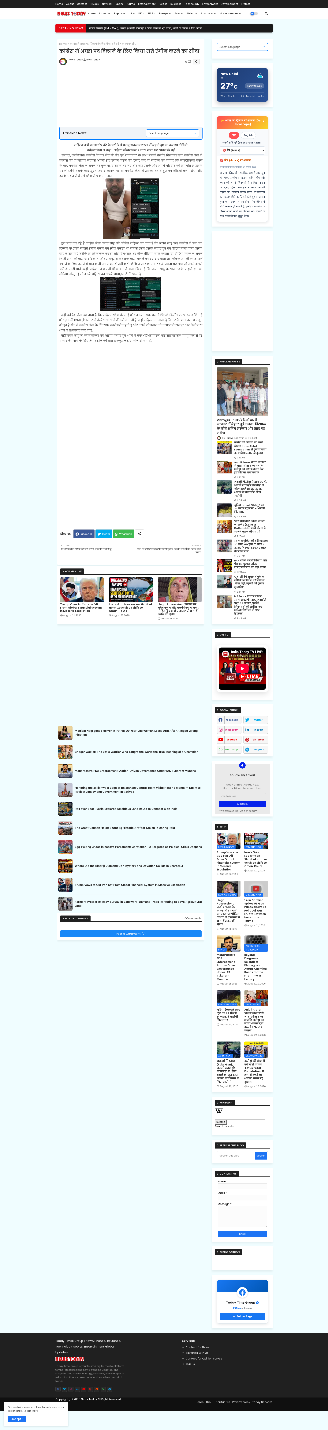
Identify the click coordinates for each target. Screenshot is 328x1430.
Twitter (106, 534)
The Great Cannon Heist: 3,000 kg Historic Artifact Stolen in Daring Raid (125, 828)
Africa (190, 13)
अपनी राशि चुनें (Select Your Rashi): (242, 142)
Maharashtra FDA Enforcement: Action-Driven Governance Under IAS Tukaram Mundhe (135, 771)
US (130, 13)
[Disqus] (130, 989)
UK (140, 13)
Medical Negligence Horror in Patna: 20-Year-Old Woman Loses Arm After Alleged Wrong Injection (136, 732)
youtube (232, 739)
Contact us (222, 1402)
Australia (207, 13)
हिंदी (234, 135)
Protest (245, 4)
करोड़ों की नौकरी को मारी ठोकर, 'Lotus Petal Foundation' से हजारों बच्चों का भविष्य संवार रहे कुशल (250, 448)
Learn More (31, 1411)
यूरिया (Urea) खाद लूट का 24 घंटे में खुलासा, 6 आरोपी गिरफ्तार (249, 508)
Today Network (262, 1402)
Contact (82, 4)
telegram (258, 749)
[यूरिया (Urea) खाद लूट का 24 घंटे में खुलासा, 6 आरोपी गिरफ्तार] (224, 510)
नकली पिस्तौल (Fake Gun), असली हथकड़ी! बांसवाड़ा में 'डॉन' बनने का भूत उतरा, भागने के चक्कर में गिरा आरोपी (250, 489)
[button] (266, 13)
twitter (258, 719)
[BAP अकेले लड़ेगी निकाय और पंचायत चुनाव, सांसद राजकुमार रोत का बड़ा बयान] (224, 565)
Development (229, 4)
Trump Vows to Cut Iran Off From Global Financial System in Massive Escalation (81, 608)
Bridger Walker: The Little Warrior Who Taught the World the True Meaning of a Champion (136, 752)
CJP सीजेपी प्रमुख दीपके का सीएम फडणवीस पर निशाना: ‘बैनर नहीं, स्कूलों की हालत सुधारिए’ (250, 582)
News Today (89, 1399)
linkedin (258, 729)
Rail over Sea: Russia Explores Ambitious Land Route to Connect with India (126, 809)
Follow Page (244, 1316)
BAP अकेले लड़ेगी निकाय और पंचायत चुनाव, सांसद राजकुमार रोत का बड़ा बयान (250, 564)
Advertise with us (197, 1353)
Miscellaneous (228, 13)
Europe (163, 13)
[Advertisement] (134, 85)
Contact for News (197, 1347)
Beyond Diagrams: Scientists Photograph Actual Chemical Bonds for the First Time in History (255, 967)
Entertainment (146, 4)
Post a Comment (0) (131, 934)
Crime (131, 4)
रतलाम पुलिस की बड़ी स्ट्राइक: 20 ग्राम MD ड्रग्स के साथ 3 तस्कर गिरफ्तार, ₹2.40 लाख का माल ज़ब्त (251, 546)
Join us (190, 1364)
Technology (191, 4)
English (248, 135)
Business (175, 4)
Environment (210, 4)
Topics (118, 13)
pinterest (258, 739)
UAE (150, 13)
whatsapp (231, 749)
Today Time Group (137, 1406)
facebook (232, 719)
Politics (163, 4)
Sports (120, 4)
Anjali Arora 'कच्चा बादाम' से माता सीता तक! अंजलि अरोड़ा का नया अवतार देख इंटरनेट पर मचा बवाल (250, 468)
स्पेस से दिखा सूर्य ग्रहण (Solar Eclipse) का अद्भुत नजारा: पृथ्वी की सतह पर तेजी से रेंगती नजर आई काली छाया (145, 28)
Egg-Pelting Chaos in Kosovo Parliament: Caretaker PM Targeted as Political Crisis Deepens (138, 847)
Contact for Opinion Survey (204, 1358)
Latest (103, 13)
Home (59, 4)
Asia (177, 13)
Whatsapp (125, 534)
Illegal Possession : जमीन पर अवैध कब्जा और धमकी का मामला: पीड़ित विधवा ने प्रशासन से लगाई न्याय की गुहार (178, 609)
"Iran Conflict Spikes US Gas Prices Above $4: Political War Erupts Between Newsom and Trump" (255, 910)
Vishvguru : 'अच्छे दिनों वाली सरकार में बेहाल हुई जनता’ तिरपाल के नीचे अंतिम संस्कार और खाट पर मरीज (241, 426)
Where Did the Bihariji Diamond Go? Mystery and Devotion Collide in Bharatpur (129, 866)
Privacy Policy (241, 1402)
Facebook (86, 534)
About (70, 4)
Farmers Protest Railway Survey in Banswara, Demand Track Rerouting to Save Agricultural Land (138, 904)
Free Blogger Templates (87, 1406)
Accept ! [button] (17, 1419)
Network (107, 4)
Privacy (94, 4)
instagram (231, 729)
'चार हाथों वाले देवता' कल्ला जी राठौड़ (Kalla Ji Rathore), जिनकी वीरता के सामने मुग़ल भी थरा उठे (250, 526)
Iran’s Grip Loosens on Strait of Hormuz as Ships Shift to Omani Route (130, 608)
